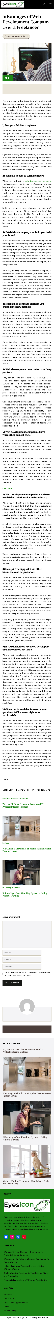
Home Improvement (20, 798)
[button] (44, 4)
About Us (8, 1294)
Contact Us (9, 1298)
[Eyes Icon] (12, 4)
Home (6, 1306)
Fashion (6, 843)
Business (6, 798)
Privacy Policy (10, 1310)
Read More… (8, 488)
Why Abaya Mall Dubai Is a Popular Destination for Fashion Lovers (27, 850)
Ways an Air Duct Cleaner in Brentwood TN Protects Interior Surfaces (23, 805)
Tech (7, 78)
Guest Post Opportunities (16, 1302)
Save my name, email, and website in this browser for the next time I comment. (27, 974)
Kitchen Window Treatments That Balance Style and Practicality (26, 1182)
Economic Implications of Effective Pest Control (25, 1280)
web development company (38, 181)
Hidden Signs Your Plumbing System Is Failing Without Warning (25, 894)
